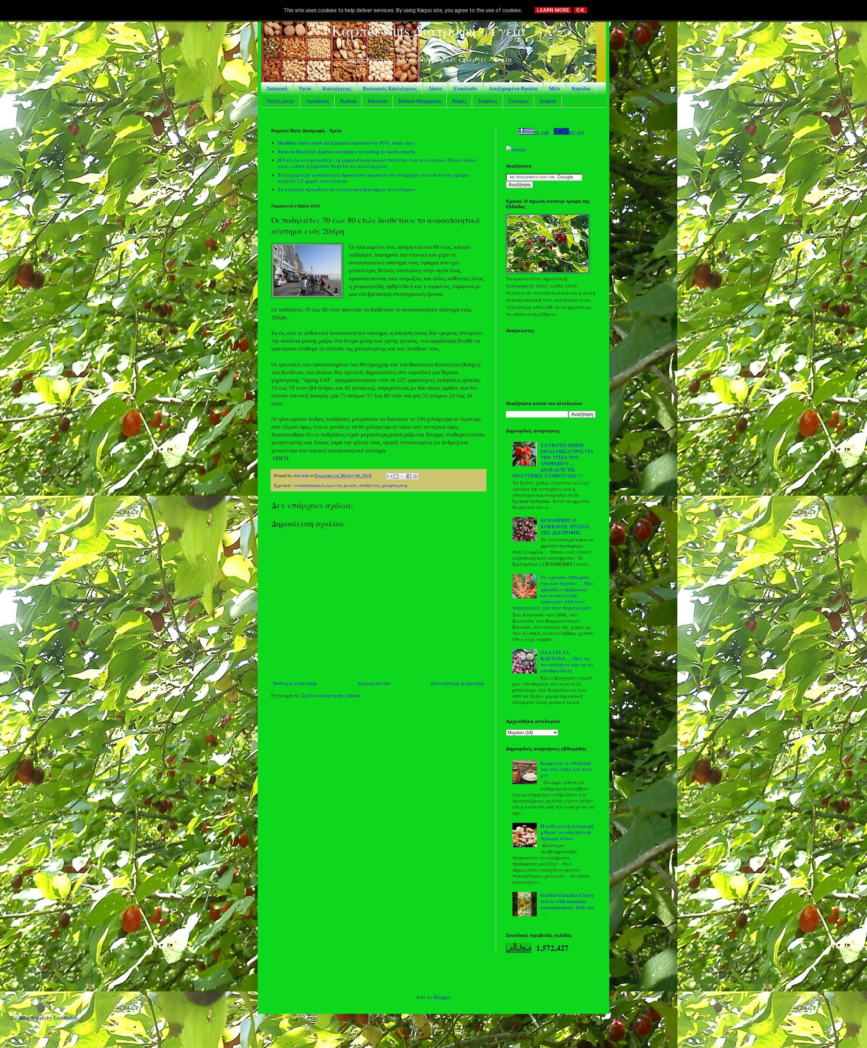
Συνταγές (518, 101)
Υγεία (305, 88)
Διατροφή (277, 88)
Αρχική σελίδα (374, 683)
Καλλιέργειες (336, 88)
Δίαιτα (435, 88)
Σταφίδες (487, 101)
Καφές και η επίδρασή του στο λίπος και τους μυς (566, 769)
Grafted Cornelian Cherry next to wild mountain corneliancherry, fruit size (567, 901)
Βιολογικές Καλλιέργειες (390, 88)
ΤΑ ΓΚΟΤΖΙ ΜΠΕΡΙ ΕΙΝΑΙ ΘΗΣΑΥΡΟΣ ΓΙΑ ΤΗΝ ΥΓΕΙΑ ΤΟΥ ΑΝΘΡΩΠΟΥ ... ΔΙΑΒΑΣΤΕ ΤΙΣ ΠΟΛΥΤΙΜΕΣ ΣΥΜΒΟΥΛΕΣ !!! (552, 460)
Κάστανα (377, 101)
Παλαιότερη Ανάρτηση (457, 683)
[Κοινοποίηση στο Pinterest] (415, 476)
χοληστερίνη (394, 485)
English (548, 101)
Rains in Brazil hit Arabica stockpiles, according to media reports (346, 151)
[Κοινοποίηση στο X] (402, 476)
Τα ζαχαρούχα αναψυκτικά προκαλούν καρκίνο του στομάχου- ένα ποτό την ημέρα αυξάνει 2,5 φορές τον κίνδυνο (373, 177)
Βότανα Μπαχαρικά (420, 101)
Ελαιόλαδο (465, 88)
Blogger (442, 996)
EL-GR (541, 132)
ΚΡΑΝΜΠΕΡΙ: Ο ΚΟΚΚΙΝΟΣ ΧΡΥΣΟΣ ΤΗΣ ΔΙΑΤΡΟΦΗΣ (565, 526)
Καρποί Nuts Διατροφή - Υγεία (429, 30)
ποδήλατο (369, 485)
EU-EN (576, 132)
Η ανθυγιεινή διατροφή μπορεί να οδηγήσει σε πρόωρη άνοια (567, 831)
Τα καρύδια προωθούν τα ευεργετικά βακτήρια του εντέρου (346, 189)
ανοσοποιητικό (309, 485)
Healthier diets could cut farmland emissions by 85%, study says (346, 142)
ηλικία (350, 485)
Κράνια (348, 101)
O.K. (580, 10)
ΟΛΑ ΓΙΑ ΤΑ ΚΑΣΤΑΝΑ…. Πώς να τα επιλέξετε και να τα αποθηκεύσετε (567, 661)
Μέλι (554, 88)
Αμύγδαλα (317, 101)
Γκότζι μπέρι (280, 101)
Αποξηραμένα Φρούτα (513, 88)
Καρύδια (581, 88)
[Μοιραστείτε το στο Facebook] (408, 476)
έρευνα (334, 485)
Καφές (459, 101)
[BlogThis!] (396, 476)
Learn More (553, 10)
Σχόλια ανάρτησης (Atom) (330, 695)
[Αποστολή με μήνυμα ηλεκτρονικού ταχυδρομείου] (389, 476)
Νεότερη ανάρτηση (295, 683)
